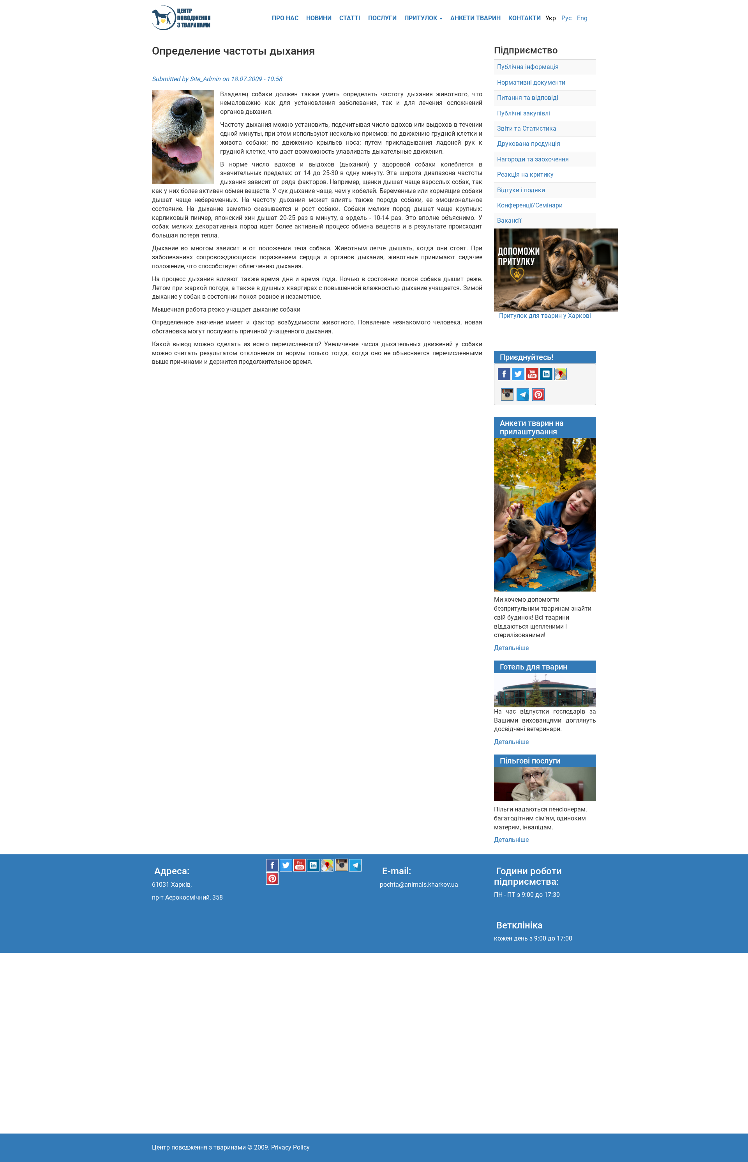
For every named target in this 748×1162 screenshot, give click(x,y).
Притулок (421, 18)
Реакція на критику (525, 174)
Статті (349, 18)
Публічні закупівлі (523, 113)
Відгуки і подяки (521, 190)
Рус (566, 18)
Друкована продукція (528, 143)
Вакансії (509, 220)
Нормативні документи (531, 82)
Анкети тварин (475, 18)
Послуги (382, 18)
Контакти (524, 18)
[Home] (184, 17)
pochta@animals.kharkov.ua (419, 884)
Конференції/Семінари (530, 205)
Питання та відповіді (527, 97)
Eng (582, 18)
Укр (550, 18)
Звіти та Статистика (526, 128)
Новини (319, 18)
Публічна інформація (528, 67)
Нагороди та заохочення (533, 159)
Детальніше (511, 648)
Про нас (285, 18)
